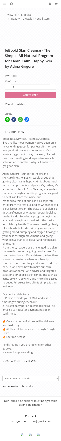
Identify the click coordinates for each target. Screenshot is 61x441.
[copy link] (26, 119)
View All (12, 15)
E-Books (26, 15)
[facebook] (13, 119)
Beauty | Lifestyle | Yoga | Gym (30, 18)
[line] (7, 119)
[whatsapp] (20, 119)
